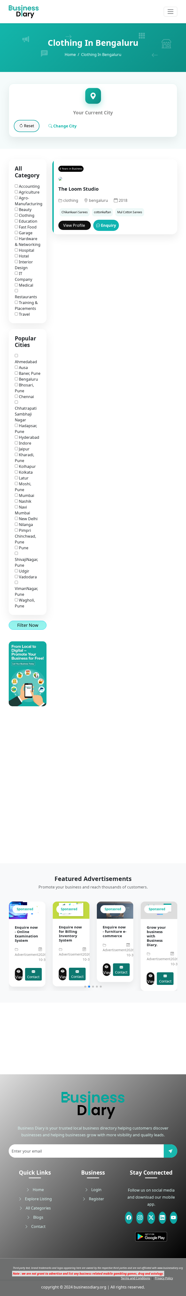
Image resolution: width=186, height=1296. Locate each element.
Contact (34, 976)
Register (96, 1199)
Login (95, 1189)
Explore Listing (38, 1199)
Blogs (37, 1217)
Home (70, 54)
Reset (28, 125)
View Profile (74, 225)
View (19, 977)
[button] (85, 987)
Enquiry (108, 225)
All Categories (38, 1208)
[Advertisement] (27, 779)
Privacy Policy (164, 1278)
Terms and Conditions (135, 1278)
